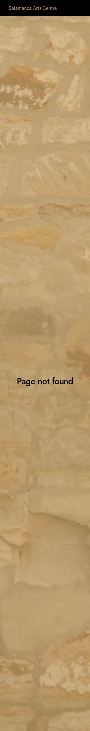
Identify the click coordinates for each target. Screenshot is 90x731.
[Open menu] (79, 8)
